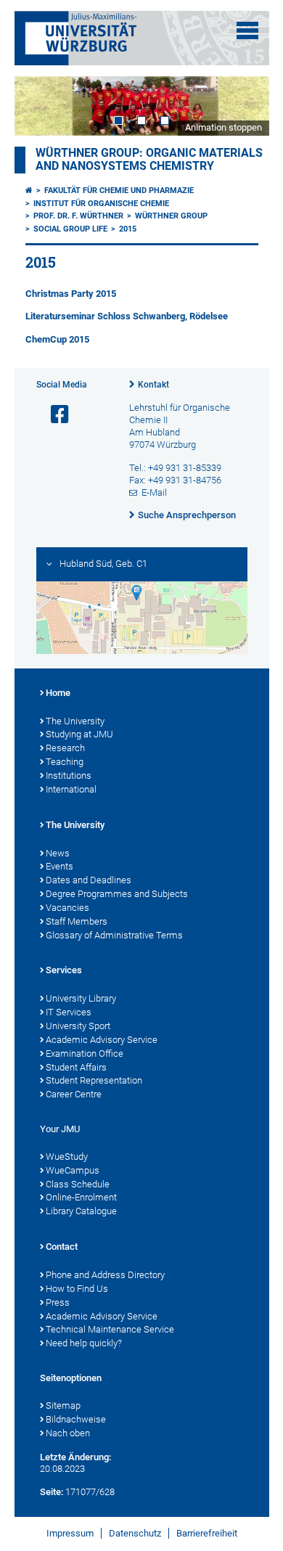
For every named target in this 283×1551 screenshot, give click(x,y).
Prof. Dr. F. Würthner (78, 216)
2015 (127, 229)
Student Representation (94, 1080)
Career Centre (74, 1094)
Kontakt (153, 385)
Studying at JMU (79, 734)
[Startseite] (29, 190)
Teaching (64, 761)
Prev (40, 106)
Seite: (51, 1491)
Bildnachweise (76, 1419)
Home (58, 692)
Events (59, 866)
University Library (81, 998)
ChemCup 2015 (57, 339)
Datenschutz (135, 1533)
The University (75, 721)
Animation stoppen (223, 127)
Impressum (70, 1533)
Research (65, 747)
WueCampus (72, 1170)
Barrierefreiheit (206, 1533)
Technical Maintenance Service (110, 1329)
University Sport (78, 1025)
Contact (62, 1246)
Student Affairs (76, 1067)
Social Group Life (70, 229)
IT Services (68, 1012)
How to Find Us (77, 1288)
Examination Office (84, 1053)
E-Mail (154, 492)
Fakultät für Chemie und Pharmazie (119, 190)
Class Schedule (78, 1184)
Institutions (68, 775)
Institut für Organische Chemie (101, 203)
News (58, 853)
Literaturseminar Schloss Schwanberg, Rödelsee (126, 316)
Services (64, 970)
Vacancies (67, 907)
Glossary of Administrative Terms (114, 935)
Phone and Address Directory (105, 1274)
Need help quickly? (84, 1343)
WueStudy (67, 1156)
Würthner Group (171, 216)
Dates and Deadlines (88, 880)
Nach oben (68, 1433)
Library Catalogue (81, 1211)
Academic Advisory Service (101, 1039)
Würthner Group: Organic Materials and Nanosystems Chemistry (149, 160)
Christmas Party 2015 (70, 293)
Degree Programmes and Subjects (117, 893)
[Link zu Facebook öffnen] (53, 414)
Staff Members (76, 921)
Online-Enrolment (81, 1197)
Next (244, 106)
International (71, 789)
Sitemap (63, 1405)
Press (58, 1302)
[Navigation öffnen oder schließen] (247, 30)
